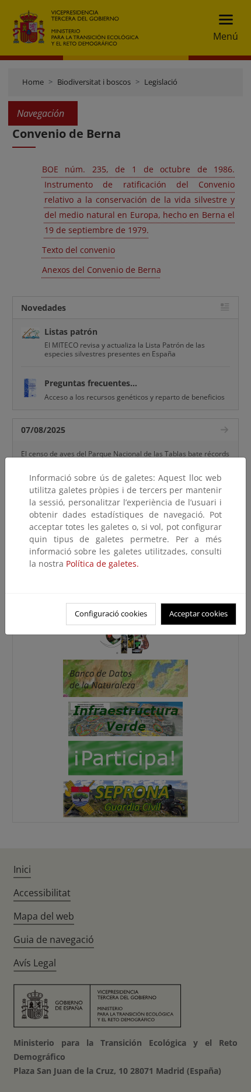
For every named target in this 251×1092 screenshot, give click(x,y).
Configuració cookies (111, 613)
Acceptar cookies (198, 613)
